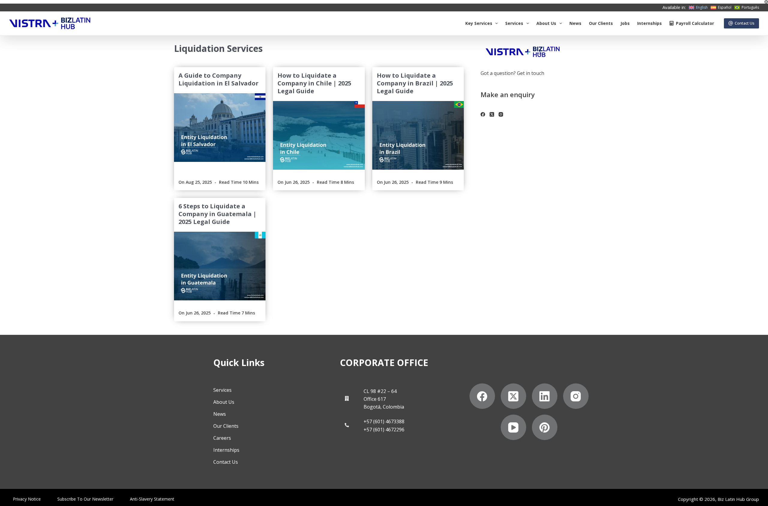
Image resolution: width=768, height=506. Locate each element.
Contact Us (744, 23)
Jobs (625, 23)
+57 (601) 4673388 (384, 421)
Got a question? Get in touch (512, 73)
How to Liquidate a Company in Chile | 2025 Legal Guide (314, 83)
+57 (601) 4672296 (384, 429)
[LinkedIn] (544, 396)
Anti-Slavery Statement (152, 499)
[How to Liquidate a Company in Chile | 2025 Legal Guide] (318, 135)
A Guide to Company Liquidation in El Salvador (218, 79)
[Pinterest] (544, 427)
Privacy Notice (27, 499)
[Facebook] (483, 114)
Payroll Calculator (695, 23)
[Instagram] (501, 114)
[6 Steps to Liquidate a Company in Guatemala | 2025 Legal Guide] (220, 266)
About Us (223, 402)
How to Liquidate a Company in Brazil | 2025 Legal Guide (415, 83)
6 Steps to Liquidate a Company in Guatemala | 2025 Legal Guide (217, 214)
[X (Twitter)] (492, 114)
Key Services (478, 23)
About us (546, 23)
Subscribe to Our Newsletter (85, 499)
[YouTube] (513, 427)
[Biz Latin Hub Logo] (50, 23)
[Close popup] (766, 2)
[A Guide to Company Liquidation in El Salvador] (220, 127)
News (575, 23)
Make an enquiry (508, 94)
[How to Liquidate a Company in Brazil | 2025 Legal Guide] (418, 135)
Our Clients (601, 23)
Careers (222, 438)
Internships (649, 23)
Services (514, 23)
